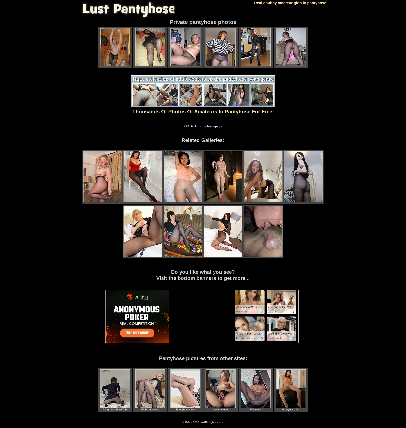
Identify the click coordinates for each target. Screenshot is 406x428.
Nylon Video (220, 409)
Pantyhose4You (185, 409)
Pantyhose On (290, 409)
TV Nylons (256, 409)
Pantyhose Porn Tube (115, 409)
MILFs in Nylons (150, 409)
